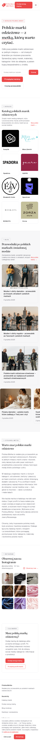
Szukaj (33, 72)
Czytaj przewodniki (13, 86)
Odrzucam (7, 737)
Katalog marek (7, 700)
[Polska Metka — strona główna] (8, 5)
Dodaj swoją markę (21, 5)
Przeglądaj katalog (12, 79)
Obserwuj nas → (32, 568)
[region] (20, 406)
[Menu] (35, 5)
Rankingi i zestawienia (10, 712)
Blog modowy (7, 708)
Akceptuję (19, 737)
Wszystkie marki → (34, 124)
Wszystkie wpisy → (34, 258)
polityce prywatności (10, 732)
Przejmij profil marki (15, 667)
